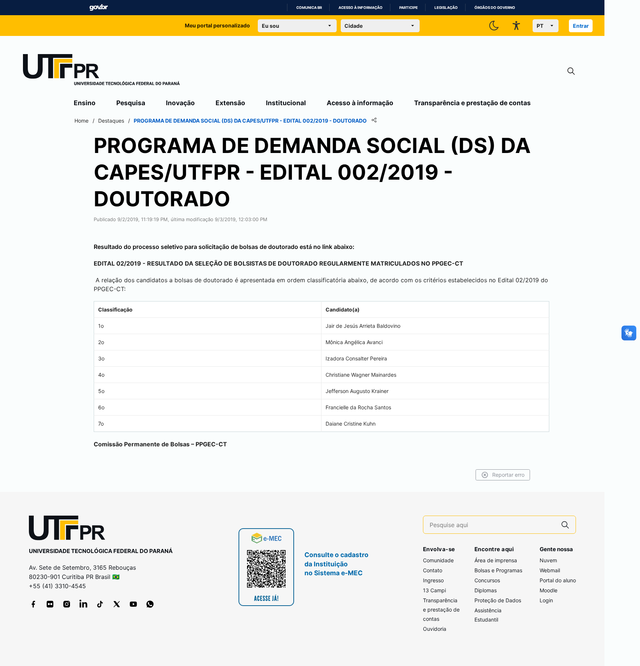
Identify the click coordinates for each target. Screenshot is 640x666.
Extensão (230, 103)
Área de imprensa (495, 560)
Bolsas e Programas (498, 570)
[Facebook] (33, 604)
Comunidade (438, 560)
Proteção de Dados (497, 600)
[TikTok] (100, 604)
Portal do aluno (558, 580)
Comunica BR (309, 8)
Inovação (180, 103)
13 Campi (434, 590)
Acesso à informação (361, 8)
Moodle (548, 590)
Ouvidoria (434, 629)
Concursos (487, 580)
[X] (116, 604)
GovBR (98, 7)
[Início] (101, 71)
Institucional (286, 103)
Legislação (446, 8)
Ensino (85, 103)
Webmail (550, 570)
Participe (408, 8)
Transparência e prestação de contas (472, 103)
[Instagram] (66, 604)
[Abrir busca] (571, 71)
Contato (432, 570)
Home (81, 120)
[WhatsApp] (150, 604)
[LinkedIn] (83, 604)
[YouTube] (133, 604)
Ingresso (433, 580)
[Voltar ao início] (69, 529)
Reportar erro (508, 475)
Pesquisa (130, 103)
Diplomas (485, 590)
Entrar (581, 26)
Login (546, 600)
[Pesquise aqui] (565, 524)
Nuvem (548, 560)
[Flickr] (50, 604)
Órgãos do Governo (494, 8)
